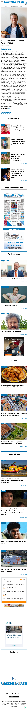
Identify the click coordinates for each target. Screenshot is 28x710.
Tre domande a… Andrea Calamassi (12, 278)
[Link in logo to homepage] (14, 683)
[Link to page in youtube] (12, 693)
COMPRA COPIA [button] (14, 229)
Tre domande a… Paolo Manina (11, 331)
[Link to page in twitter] (4, 49)
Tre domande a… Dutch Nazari (10, 305)
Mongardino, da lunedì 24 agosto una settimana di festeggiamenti (18, 157)
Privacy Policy (17, 704)
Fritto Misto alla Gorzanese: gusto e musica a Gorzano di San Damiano (12, 386)
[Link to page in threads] (10, 49)
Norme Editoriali (10, 704)
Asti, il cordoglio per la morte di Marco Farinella (13, 542)
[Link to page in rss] (15, 693)
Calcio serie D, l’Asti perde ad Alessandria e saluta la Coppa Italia (18, 128)
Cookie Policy (23, 704)
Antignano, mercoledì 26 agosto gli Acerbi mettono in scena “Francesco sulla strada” (18, 173)
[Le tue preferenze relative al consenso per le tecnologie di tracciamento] (25, 707)
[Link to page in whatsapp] (8, 49)
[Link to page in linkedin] (6, 49)
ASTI (9, 108)
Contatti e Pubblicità (10, 703)
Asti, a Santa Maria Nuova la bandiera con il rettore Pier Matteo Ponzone (18, 142)
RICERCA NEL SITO (26, 1)
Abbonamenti (17, 703)
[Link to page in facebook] (2, 49)
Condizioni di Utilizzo (14, 706)
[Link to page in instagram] (7, 693)
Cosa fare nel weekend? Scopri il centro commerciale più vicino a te (14, 414)
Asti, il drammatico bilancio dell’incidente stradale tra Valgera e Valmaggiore (12, 480)
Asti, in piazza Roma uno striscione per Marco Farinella (13, 570)
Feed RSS (3, 703)
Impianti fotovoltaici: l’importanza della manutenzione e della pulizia (12, 442)
